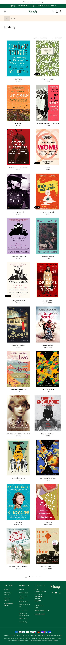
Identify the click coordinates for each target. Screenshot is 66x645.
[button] (5, 11)
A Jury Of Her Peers (18, 301)
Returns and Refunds (7, 593)
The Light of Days (48, 301)
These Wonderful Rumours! (18, 567)
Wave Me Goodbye (18, 345)
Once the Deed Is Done (47, 567)
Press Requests (40, 614)
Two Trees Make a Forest (18, 389)
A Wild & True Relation (47, 212)
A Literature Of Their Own (18, 256)
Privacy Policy (23, 610)
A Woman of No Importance (18, 168)
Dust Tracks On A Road (47, 478)
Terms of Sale (23, 601)
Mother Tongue (18, 79)
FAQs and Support (7, 599)
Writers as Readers (47, 79)
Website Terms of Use (24, 605)
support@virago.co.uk (42, 610)
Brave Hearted (48, 345)
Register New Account (23, 597)
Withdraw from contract (8, 604)
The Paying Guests (47, 256)
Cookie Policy (23, 618)
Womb (48, 168)
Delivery (6, 589)
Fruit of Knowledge (47, 434)
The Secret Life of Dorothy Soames (48, 123)
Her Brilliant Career (18, 478)
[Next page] (40, 576)
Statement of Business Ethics (24, 614)
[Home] (33, 11)
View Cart (22, 589)
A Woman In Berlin (18, 212)
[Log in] (57, 12)
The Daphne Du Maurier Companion (18, 434)
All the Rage (48, 522)
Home (7, 18)
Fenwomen (18, 123)
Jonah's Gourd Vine (47, 389)
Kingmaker (18, 522)
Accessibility (23, 622)
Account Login (23, 592)
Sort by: (36, 38)
